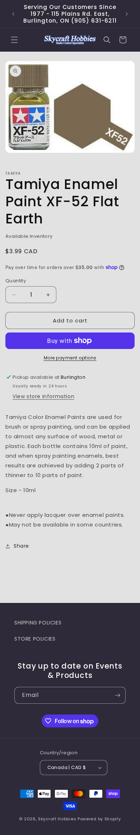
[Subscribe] (117, 695)
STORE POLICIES (34, 638)
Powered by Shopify (99, 819)
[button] (14, 40)
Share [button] (21, 545)
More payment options (70, 358)
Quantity (15, 280)
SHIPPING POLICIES (37, 622)
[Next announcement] (127, 14)
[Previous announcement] (13, 14)
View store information (43, 396)
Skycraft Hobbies (58, 819)
